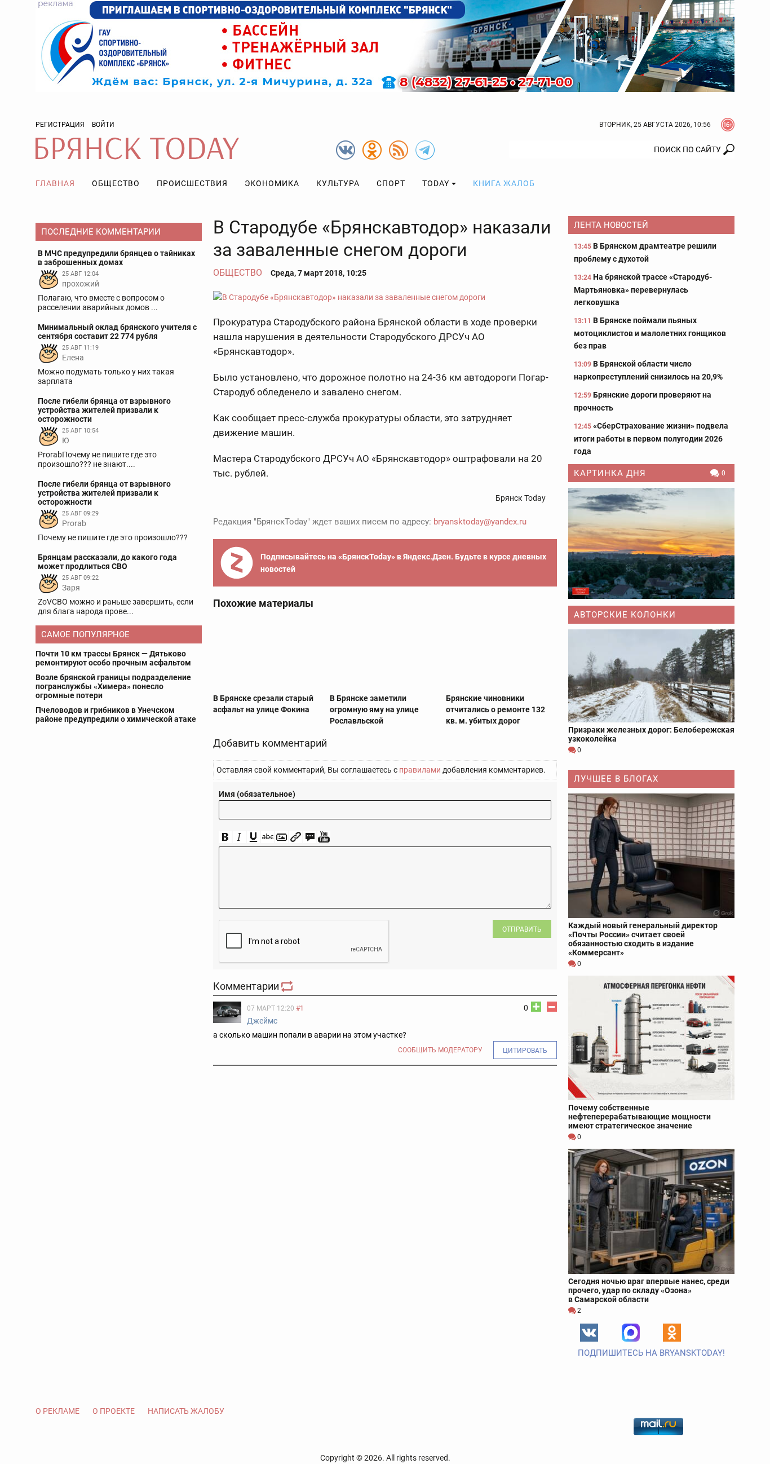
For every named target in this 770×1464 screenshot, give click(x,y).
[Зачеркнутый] (267, 837)
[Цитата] (309, 837)
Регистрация (60, 125)
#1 (300, 1008)
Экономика (272, 183)
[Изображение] (281, 837)
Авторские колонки (625, 615)
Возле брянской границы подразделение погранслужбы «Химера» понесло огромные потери (113, 686)
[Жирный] (225, 837)
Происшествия (192, 183)
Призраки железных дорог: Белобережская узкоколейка (651, 734)
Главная (55, 183)
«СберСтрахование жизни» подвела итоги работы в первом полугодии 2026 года (651, 438)
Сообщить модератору (440, 1050)
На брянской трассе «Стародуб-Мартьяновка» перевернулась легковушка (643, 289)
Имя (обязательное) (257, 794)
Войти (103, 125)
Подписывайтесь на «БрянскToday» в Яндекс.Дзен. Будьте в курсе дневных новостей (403, 563)
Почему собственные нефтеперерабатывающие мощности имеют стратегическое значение (639, 1116)
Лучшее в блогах (616, 779)
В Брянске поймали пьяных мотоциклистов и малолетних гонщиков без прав (650, 333)
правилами (420, 769)
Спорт (391, 183)
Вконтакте (589, 1333)
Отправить (522, 929)
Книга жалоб (504, 183)
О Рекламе (57, 1411)
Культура (338, 183)
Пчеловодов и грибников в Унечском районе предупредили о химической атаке (116, 714)
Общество (116, 183)
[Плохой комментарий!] (552, 1007)
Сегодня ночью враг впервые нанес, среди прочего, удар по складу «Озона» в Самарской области (648, 1290)
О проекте (113, 1411)
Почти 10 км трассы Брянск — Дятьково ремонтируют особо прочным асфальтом (113, 658)
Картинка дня (610, 473)
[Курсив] (239, 837)
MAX (631, 1333)
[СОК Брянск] (385, 45)
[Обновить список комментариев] (288, 986)
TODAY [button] (435, 183)
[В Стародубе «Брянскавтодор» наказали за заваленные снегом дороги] (385, 296)
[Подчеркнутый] (253, 837)
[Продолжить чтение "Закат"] (651, 543)
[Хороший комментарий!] (536, 1007)
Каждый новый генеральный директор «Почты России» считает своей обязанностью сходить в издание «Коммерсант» (643, 939)
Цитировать (525, 1051)
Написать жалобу (186, 1411)
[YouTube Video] (323, 837)
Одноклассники (672, 1333)
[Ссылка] (295, 837)
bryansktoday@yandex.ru (479, 522)
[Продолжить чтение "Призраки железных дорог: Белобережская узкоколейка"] (651, 675)
